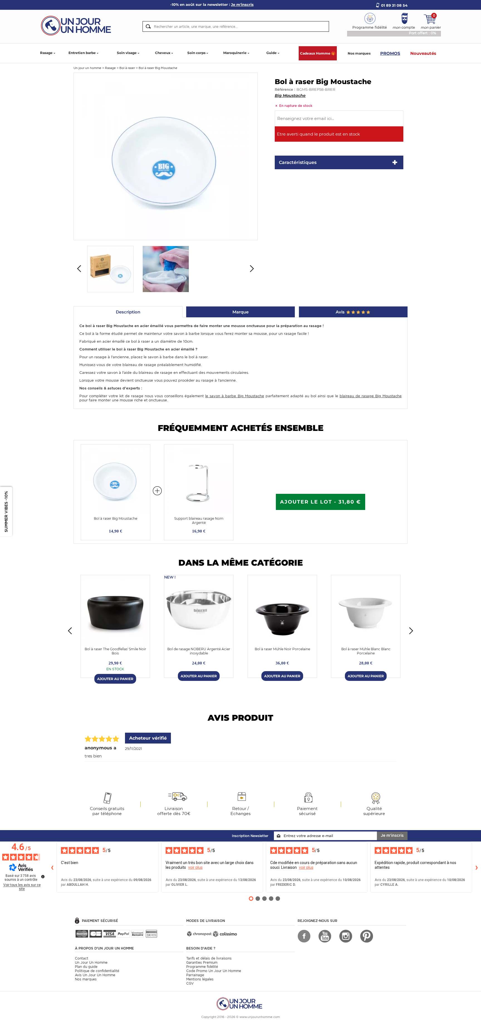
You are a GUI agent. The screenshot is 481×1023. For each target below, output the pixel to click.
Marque (240, 312)
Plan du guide (86, 967)
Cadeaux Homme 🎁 (317, 53)
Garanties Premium (201, 962)
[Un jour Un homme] (77, 25)
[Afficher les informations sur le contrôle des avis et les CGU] (43, 876)
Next (252, 268)
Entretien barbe (82, 53)
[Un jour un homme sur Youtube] (324, 936)
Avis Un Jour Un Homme (95, 975)
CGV (190, 983)
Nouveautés (423, 53)
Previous (79, 268)
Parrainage (195, 975)
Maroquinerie (235, 53)
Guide (271, 53)
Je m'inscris (392, 835)
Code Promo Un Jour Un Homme (213, 971)
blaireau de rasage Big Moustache (371, 396)
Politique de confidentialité (97, 971)
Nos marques (359, 53)
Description (128, 312)
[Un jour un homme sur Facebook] (304, 936)
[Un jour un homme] (240, 1003)
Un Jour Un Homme (91, 962)
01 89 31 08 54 (394, 5)
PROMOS (390, 53)
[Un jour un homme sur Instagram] (345, 936)
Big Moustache (290, 95)
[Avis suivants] (476, 867)
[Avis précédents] (52, 867)
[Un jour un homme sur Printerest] (366, 936)
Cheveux (162, 53)
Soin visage (127, 53)
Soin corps (196, 53)
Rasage (46, 53)
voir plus (195, 867)
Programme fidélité (202, 967)
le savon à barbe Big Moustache (234, 396)
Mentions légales (199, 979)
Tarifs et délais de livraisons (209, 958)
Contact (81, 958)
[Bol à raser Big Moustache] (165, 156)
